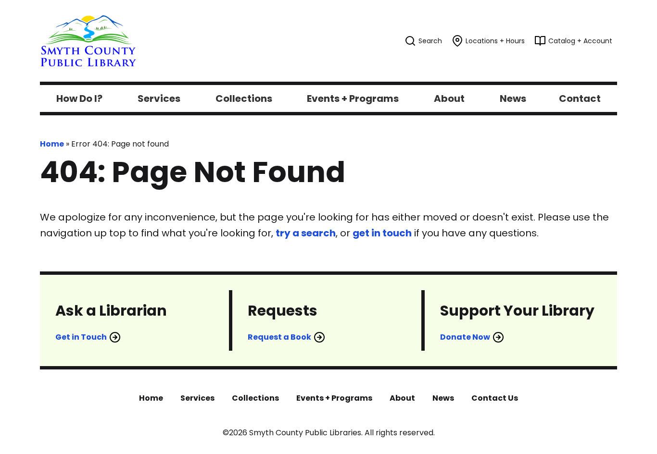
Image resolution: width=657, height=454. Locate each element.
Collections (255, 398)
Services (197, 398)
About (402, 398)
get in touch (382, 233)
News (443, 398)
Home (52, 143)
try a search (306, 233)
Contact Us (494, 398)
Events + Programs (334, 398)
